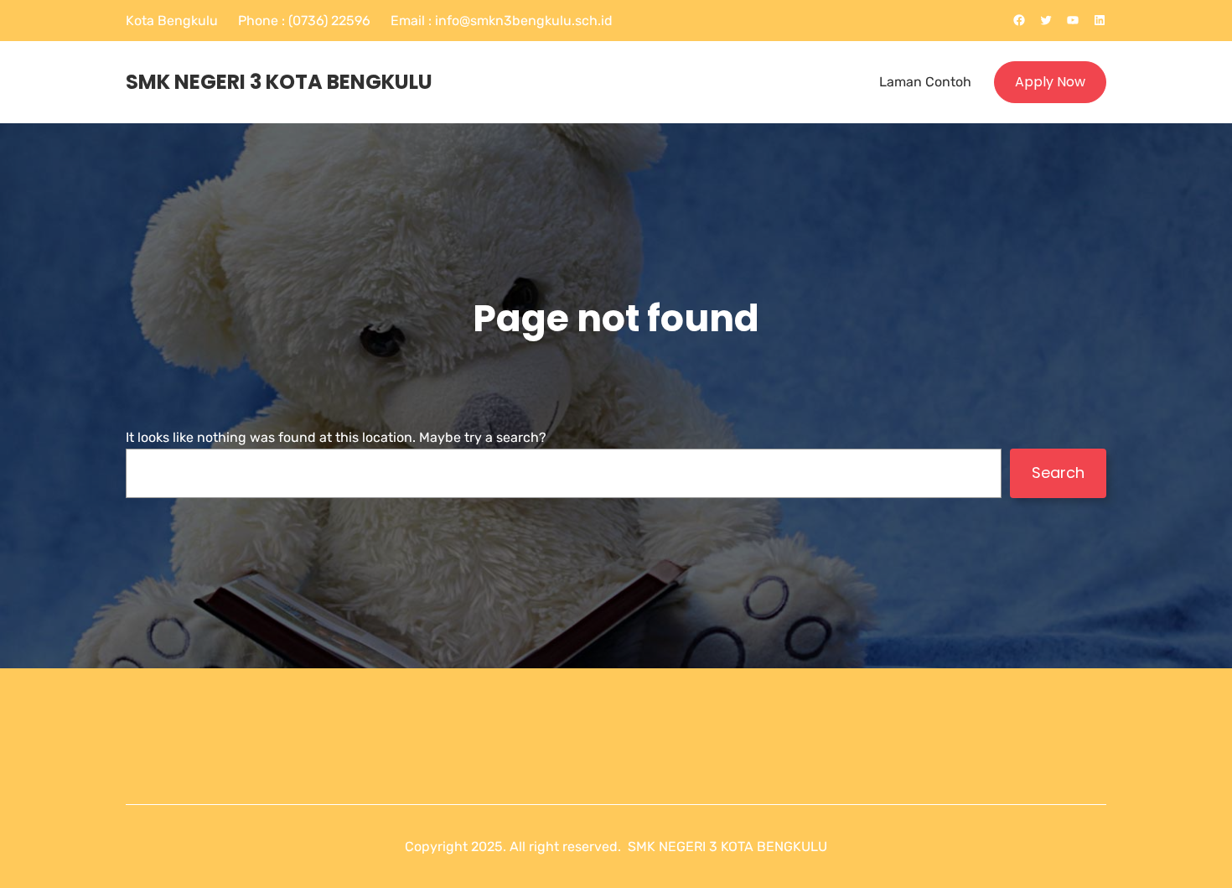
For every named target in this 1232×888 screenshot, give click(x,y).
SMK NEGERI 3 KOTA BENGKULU (279, 82)
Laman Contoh (925, 82)
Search (1058, 472)
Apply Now (1050, 81)
